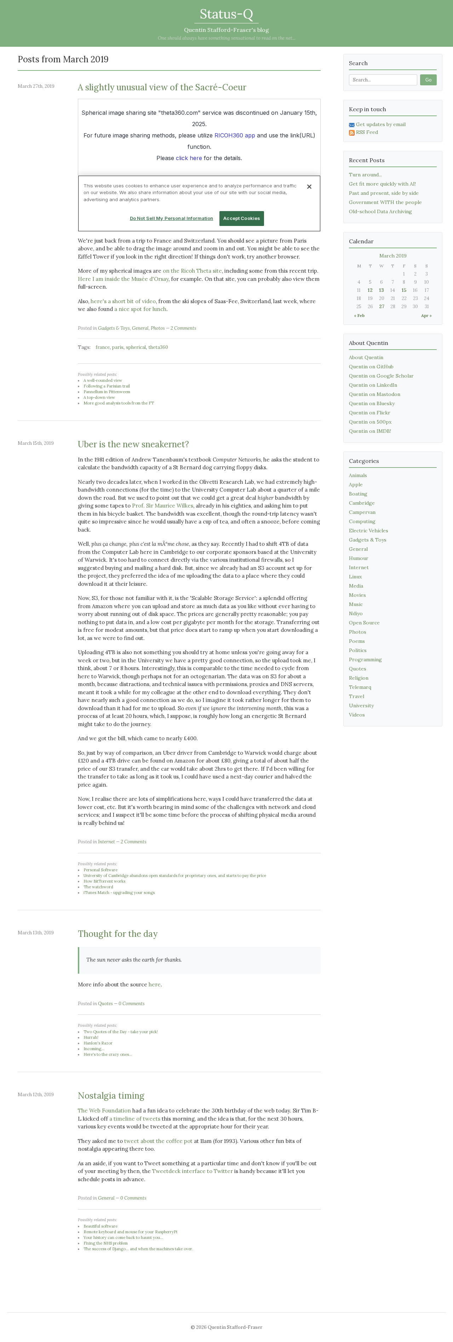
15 (404, 290)
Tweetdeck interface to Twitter (192, 1171)
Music (356, 604)
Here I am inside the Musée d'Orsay (123, 279)
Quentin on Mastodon (374, 394)
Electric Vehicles (368, 530)
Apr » (426, 315)
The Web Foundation (104, 1110)
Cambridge (362, 503)
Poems (357, 641)
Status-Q (226, 14)
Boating (358, 494)
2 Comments (183, 328)
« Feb (359, 315)
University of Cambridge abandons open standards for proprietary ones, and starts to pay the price (175, 875)
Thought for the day (117, 933)
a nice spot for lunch (140, 309)
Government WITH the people (385, 202)
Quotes (105, 1004)
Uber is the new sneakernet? (133, 444)
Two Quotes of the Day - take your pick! (121, 1031)
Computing (362, 521)
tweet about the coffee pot (158, 1141)
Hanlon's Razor (98, 1043)
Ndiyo (356, 613)
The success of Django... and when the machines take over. (138, 1248)
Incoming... (94, 1048)
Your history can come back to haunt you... (123, 1237)
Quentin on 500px (370, 422)
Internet (106, 842)
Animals (358, 475)
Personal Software (100, 869)
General (140, 328)
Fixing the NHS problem (106, 1243)
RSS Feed (367, 132)
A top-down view (99, 397)
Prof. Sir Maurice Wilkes (162, 505)
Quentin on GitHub (371, 366)
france (103, 347)
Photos (158, 328)
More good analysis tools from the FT (119, 403)
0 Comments (132, 1004)
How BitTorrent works (104, 881)
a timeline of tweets (134, 1118)
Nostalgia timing (111, 1095)
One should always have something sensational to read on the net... (227, 38)
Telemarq (360, 687)
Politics (358, 650)
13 (381, 290)
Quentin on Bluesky (372, 403)
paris (118, 347)
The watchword (98, 886)
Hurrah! (91, 1037)
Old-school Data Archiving (380, 211)
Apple (356, 484)
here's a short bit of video (123, 301)
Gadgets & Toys (114, 328)
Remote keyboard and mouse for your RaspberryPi (130, 1231)
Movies (357, 595)
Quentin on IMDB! (370, 431)
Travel (356, 696)
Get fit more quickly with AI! (382, 184)
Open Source (364, 622)
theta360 (158, 347)
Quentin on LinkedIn (373, 385)
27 (381, 307)
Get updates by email (381, 124)
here (155, 984)
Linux (355, 576)
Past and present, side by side (384, 193)
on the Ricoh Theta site (192, 270)
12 (370, 290)
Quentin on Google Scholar (381, 376)
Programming (365, 659)
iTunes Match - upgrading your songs (119, 892)
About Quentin (366, 357)
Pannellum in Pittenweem (107, 391)
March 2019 (393, 256)
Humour (358, 558)
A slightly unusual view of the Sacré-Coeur (162, 87)
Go (428, 80)
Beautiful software (100, 1226)
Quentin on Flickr (369, 412)
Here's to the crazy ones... (108, 1054)
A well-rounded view (103, 380)
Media (356, 586)
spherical (136, 347)
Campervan (362, 512)
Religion (358, 678)
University (361, 705)
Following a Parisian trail (107, 386)
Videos (357, 715)
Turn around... (365, 174)
